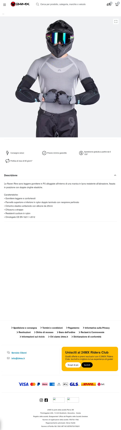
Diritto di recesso (44, 332)
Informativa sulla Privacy (97, 327)
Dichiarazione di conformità (87, 336)
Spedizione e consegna (25, 327)
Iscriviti (87, 364)
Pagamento (73, 327)
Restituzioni (24, 332)
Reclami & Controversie (92, 332)
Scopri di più (73, 364)
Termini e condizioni (52, 327)
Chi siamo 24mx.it (59, 336)
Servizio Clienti (19, 352)
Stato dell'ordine (66, 332)
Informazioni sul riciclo (33, 336)
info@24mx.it (18, 358)
